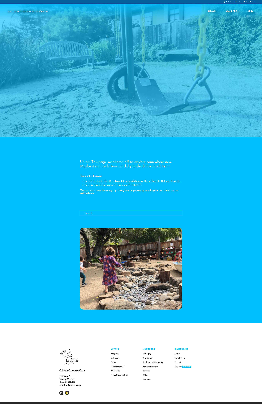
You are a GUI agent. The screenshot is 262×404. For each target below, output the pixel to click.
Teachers (146, 371)
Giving (251, 11)
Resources (147, 379)
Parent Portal (249, 2)
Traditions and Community (153, 362)
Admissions (115, 358)
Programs (114, 354)
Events (238, 2)
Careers (182, 367)
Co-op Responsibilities (119, 375)
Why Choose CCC (118, 367)
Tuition (113, 362)
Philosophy (147, 354)
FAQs (145, 375)
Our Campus (147, 358)
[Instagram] (61, 393)
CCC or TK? (115, 371)
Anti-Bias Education (150, 367)
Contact (228, 2)
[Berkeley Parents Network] (67, 393)
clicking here (123, 190)
